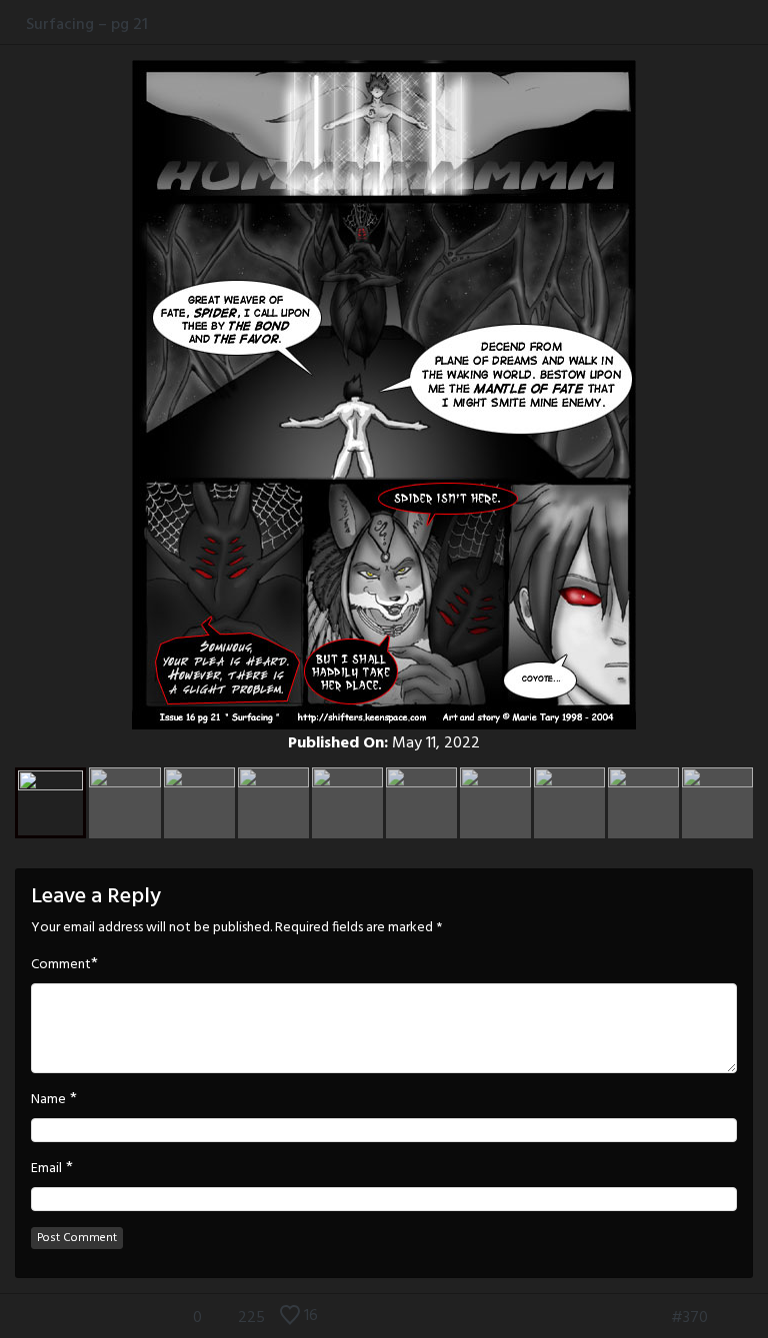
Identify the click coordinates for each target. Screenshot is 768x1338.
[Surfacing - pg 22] (725, 1318)
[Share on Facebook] (695, 24)
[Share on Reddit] (757, 24)
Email (46, 1169)
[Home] (13, 24)
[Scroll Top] (13, 1318)
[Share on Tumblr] (736, 24)
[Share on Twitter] (716, 24)
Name (48, 1100)
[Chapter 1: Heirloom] (624, 1318)
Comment (61, 965)
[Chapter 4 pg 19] (755, 1318)
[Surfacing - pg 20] (654, 1318)
